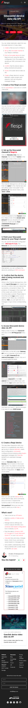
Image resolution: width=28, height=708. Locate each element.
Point (6, 55)
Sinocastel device (14, 55)
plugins (24, 453)
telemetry (17, 449)
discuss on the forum (14, 569)
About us (21, 665)
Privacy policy (22, 660)
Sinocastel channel (17, 51)
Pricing (21, 654)
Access (7, 71)
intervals (19, 455)
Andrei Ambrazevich (15, 632)
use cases (14, 549)
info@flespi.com (14, 691)
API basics (19, 515)
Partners (21, 667)
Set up (7, 51)
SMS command (19, 270)
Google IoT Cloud (12, 533)
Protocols (12, 667)
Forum (12, 663)
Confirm (7, 66)
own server (19, 535)
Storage (4, 670)
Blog (11, 657)
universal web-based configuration (15, 527)
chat (18, 507)
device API (18, 497)
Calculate (7, 538)
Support (21, 663)
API (11, 665)
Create (7, 48)
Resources (13, 654)
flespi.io (13, 152)
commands (16, 451)
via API (16, 529)
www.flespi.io (9, 88)
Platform (4, 654)
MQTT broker (5, 668)
